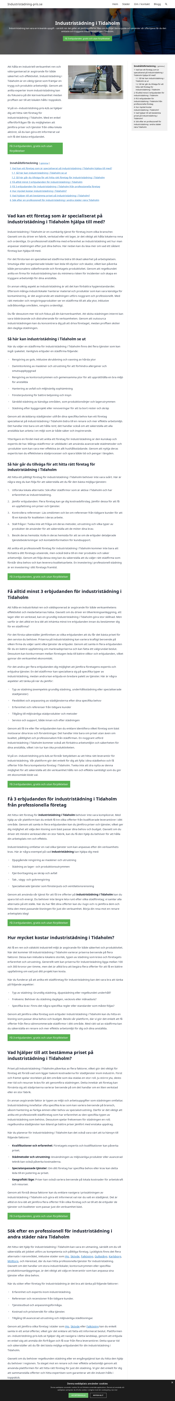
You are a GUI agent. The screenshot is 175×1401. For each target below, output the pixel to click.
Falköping (87, 1256)
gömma (44, 163)
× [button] (172, 1383)
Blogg (157, 4)
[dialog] (87, 1390)
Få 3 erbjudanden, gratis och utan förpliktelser (87, 38)
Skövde (75, 1256)
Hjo (67, 1256)
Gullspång (101, 1256)
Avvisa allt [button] (98, 1395)
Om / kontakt (142, 4)
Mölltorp (13, 1261)
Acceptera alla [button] (78, 1395)
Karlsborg (115, 1256)
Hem (115, 4)
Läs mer (114, 1390)
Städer (126, 4)
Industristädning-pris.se (25, 4)
